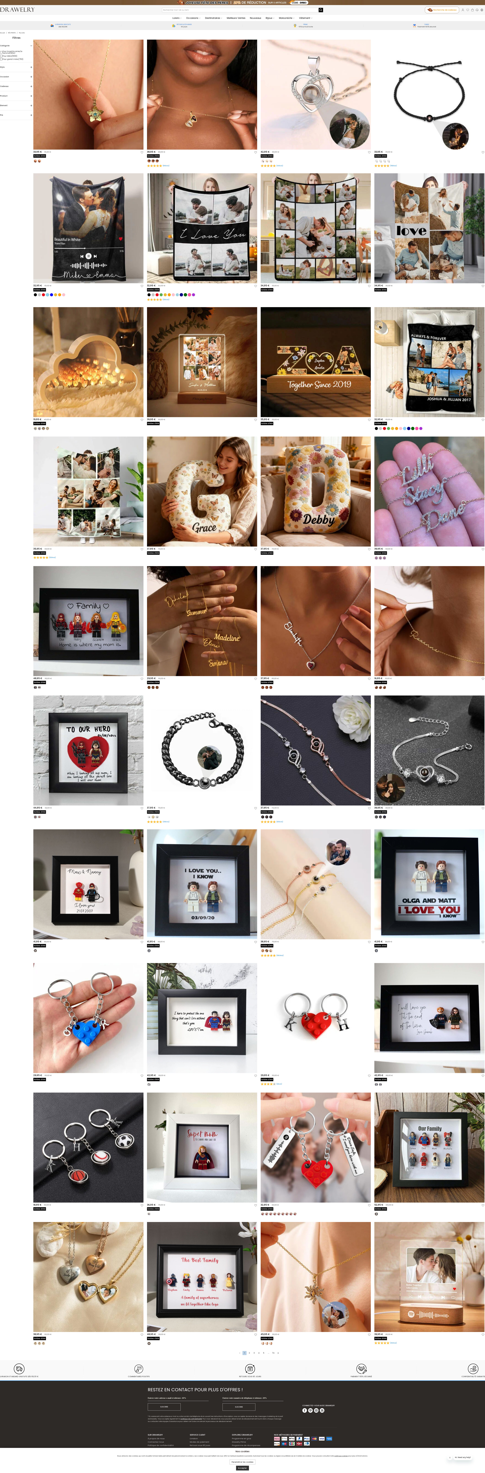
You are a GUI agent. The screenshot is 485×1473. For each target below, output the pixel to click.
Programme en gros (241, 1438)
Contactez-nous (156, 1442)
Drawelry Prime (239, 1442)
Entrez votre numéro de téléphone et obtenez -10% (245, 1398)
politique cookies (341, 1456)
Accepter (242, 1468)
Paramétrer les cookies (242, 1462)
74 (273, 1353)
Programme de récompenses (246, 1445)
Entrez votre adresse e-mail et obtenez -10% (167, 1398)
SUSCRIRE (164, 1407)
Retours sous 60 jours (200, 1445)
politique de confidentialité (191, 1419)
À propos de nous (156, 1438)
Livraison (194, 1438)
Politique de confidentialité (161, 1445)
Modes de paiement (199, 1442)
